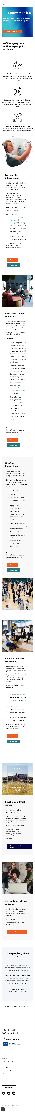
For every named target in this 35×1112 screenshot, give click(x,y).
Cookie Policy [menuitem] (15, 1105)
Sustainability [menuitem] (5, 1068)
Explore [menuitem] (4, 1058)
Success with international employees (17, 220)
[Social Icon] (4, 1093)
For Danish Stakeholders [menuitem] (8, 1062)
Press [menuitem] (3, 1065)
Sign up (12, 259)
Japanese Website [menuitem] (7, 1071)
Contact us (13, 265)
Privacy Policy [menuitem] (5, 1105)
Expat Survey (20, 709)
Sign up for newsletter (16, 932)
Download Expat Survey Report (17, 846)
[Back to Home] (6, 4)
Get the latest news (12, 31)
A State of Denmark (16, 354)
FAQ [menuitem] (3, 1073)
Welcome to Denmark (18, 694)
